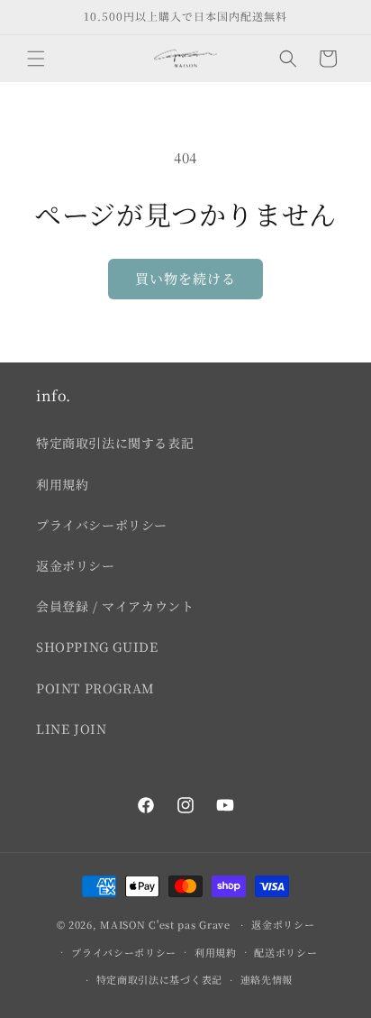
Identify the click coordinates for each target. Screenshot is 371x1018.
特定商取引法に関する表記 (115, 443)
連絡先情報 (267, 979)
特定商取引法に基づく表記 (159, 979)
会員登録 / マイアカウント (115, 606)
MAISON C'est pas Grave (165, 924)
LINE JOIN (71, 729)
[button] (36, 58)
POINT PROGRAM (95, 688)
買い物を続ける (185, 278)
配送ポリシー (285, 952)
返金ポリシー (75, 565)
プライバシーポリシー (101, 525)
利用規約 (62, 484)
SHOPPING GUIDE (97, 646)
